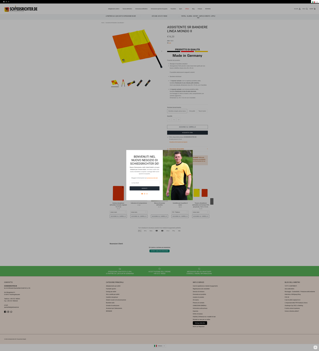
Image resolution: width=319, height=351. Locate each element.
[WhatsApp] (147, 193)
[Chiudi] (190, 152)
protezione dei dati (152, 178)
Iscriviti (144, 188)
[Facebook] (142, 193)
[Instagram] (144, 193)
